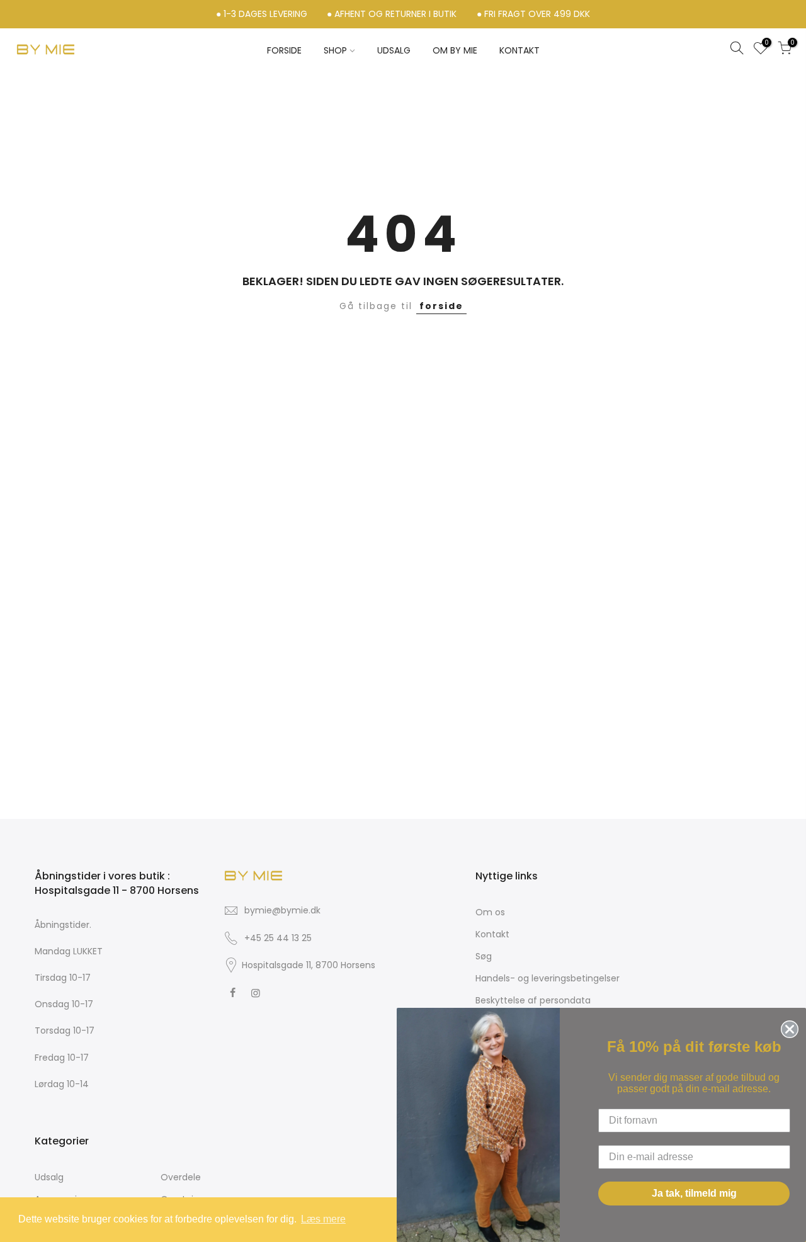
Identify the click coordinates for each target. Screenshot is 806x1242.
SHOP (335, 50)
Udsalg (49, 1177)
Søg (483, 956)
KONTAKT (519, 50)
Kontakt (492, 934)
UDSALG (394, 50)
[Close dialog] (787, 1026)
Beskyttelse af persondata (533, 1000)
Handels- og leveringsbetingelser (547, 978)
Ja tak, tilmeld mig (694, 1193)
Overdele (181, 1177)
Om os (490, 912)
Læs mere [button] (323, 1219)
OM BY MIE (455, 50)
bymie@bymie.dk (282, 910)
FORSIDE (284, 50)
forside (441, 306)
